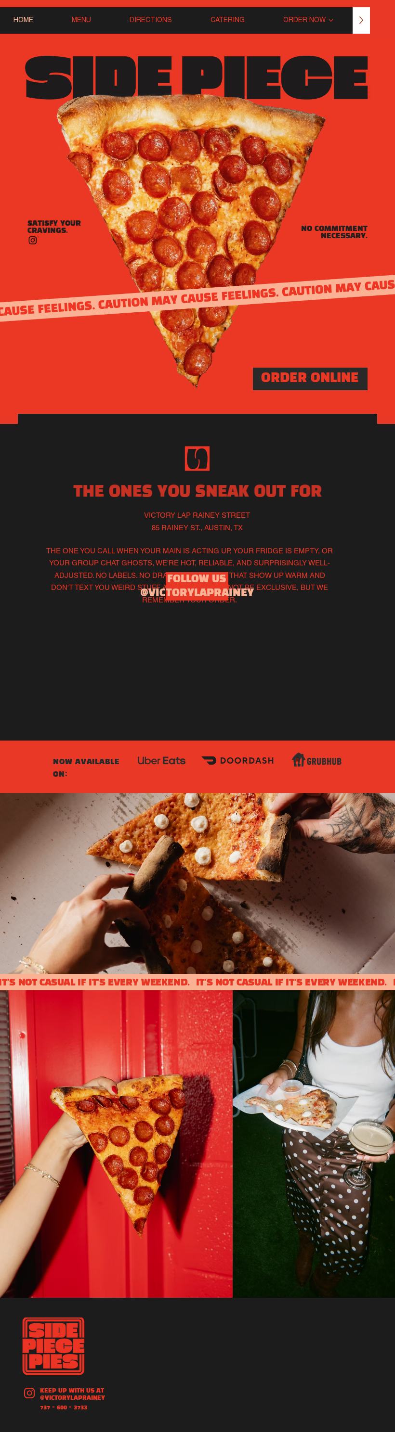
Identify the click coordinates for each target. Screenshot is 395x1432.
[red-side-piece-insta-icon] (29, 1393)
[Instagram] (32, 240)
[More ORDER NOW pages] (331, 20)
